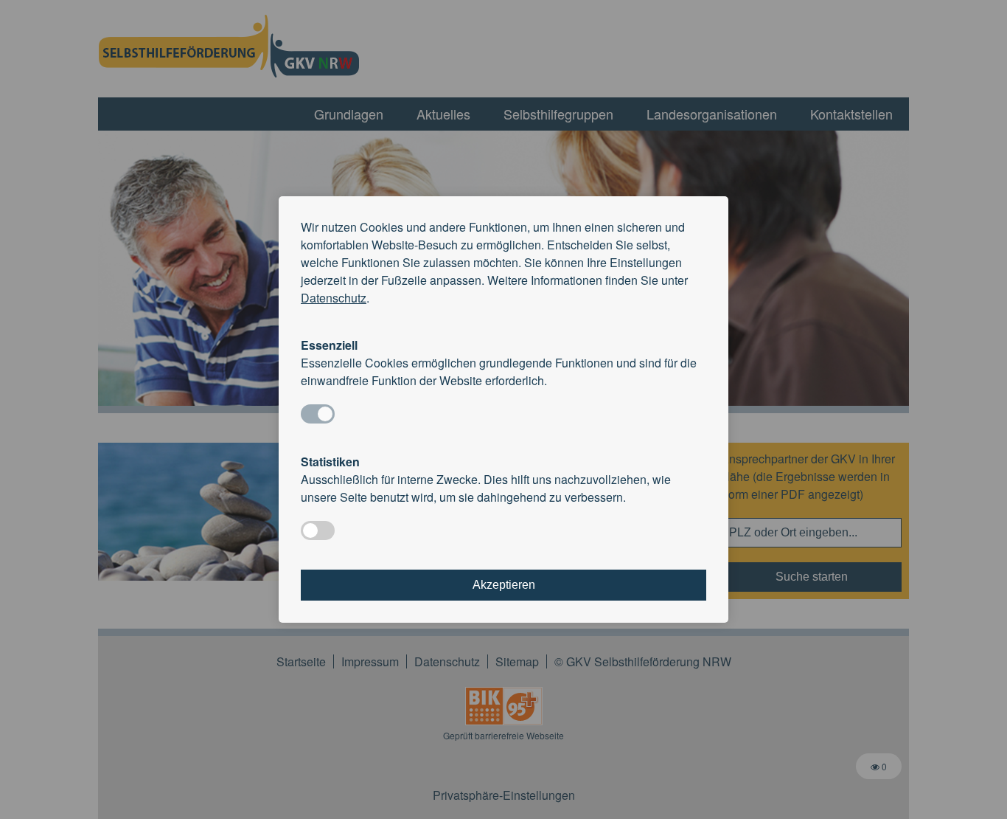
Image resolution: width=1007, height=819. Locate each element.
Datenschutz (333, 297)
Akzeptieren (504, 584)
